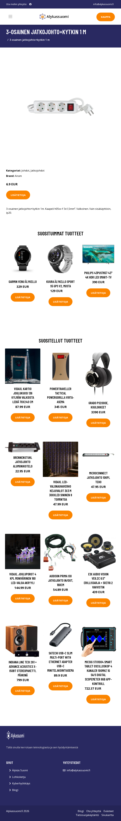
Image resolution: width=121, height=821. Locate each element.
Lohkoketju (19, 777)
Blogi (15, 790)
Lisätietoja (18, 195)
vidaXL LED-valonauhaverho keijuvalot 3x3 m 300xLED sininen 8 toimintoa (60, 490)
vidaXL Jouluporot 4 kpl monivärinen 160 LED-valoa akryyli (22, 578)
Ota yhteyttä (93, 811)
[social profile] (30, 4)
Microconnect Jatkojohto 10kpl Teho (98, 477)
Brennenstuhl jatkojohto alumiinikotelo (22, 461)
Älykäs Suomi (20, 770)
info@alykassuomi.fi (103, 4)
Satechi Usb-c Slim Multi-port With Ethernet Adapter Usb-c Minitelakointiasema (60, 661)
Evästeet (109, 811)
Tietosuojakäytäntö (87, 815)
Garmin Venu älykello (23, 282)
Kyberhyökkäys (21, 783)
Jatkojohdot (37, 170)
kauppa (105, 16)
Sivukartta (107, 815)
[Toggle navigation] (10, 17)
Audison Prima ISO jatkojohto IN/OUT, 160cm (60, 580)
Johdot (25, 170)
